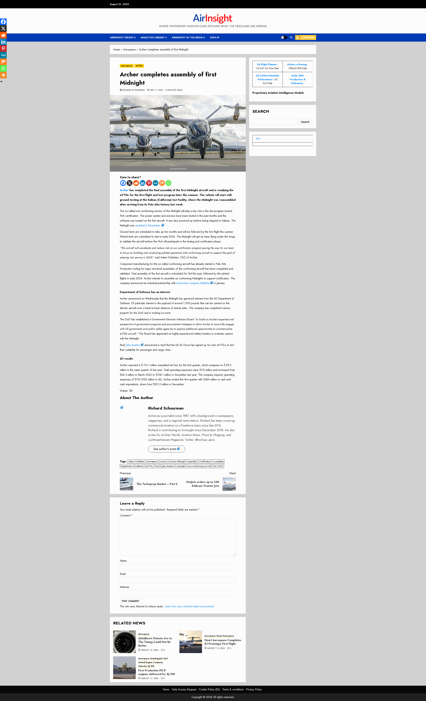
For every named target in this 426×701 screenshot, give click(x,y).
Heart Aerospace (225, 636)
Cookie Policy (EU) (209, 689)
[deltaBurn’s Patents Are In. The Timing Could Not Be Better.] (124, 641)
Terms (166, 689)
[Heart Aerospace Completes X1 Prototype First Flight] (190, 641)
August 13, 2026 (216, 648)
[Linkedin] (142, 183)
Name (123, 561)
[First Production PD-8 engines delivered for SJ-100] (124, 667)
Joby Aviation (133, 345)
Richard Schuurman (133, 90)
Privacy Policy (254, 689)
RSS (258, 138)
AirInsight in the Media (187, 37)
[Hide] (1, 81)
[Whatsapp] (168, 183)
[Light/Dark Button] (284, 37)
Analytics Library (152, 37)
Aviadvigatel (156, 658)
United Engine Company (150, 662)
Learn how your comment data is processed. (190, 606)
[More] (3, 75)
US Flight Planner (267, 64)
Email (122, 574)
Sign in (214, 37)
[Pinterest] (149, 183)
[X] (129, 183)
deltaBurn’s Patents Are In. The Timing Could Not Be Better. (155, 642)
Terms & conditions (233, 689)
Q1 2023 (218, 466)
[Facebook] (123, 183)
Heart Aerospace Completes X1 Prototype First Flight (223, 642)
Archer (124, 190)
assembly (192, 461)
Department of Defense (132, 466)
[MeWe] (155, 183)
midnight (181, 466)
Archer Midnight (177, 461)
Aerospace (126, 65)
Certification (205, 461)
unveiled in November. (148, 225)
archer (163, 461)
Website (124, 587)
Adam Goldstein (136, 461)
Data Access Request (184, 689)
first (157, 466)
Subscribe (308, 37)
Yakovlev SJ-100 (146, 666)
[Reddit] (136, 183)
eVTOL (139, 65)
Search (260, 111)
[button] (291, 37)
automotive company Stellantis (193, 283)
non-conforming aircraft (199, 466)
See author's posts (164, 449)
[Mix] (162, 183)
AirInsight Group (121, 37)
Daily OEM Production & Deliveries (297, 79)
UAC (165, 658)
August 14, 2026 (150, 650)
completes (218, 461)
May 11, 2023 (156, 90)
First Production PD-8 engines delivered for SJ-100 (156, 672)
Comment (126, 515)
